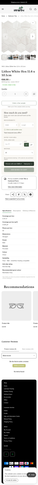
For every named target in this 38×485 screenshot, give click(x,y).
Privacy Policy (8, 441)
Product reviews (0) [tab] (10, 349)
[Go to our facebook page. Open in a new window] (6, 454)
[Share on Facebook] (18, 194)
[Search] (30, 9)
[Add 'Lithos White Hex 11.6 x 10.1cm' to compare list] (34, 94)
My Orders (7, 432)
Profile (6, 413)
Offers (5, 400)
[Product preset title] (16, 306)
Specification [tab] (6, 210)
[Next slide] (32, 36)
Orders (6, 410)
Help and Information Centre (12, 416)
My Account (7, 430)
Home (3, 16)
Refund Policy (8, 419)
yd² (31, 144)
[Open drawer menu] (2, 9)
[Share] (13, 194)
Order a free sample (18, 103)
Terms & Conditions (9, 438)
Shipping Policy (8, 422)
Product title (5, 323)
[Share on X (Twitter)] (24, 194)
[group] (4, 57)
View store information (15, 187)
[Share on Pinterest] (30, 194)
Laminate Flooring (9, 388)
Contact (6, 402)
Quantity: (4, 89)
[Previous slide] (5, 36)
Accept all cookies (11, 480)
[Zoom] (33, 23)
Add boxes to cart (19, 170)
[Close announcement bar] (35, 2)
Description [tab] (17, 210)
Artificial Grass (8, 394)
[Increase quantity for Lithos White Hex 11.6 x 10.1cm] (26, 94)
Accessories (7, 397)
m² (26, 144)
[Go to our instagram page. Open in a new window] (12, 454)
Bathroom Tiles (12, 16)
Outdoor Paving (8, 391)
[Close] (34, 470)
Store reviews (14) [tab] (27, 349)
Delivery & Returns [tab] (29, 210)
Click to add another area (13, 129)
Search (6, 435)
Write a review (19, 365)
